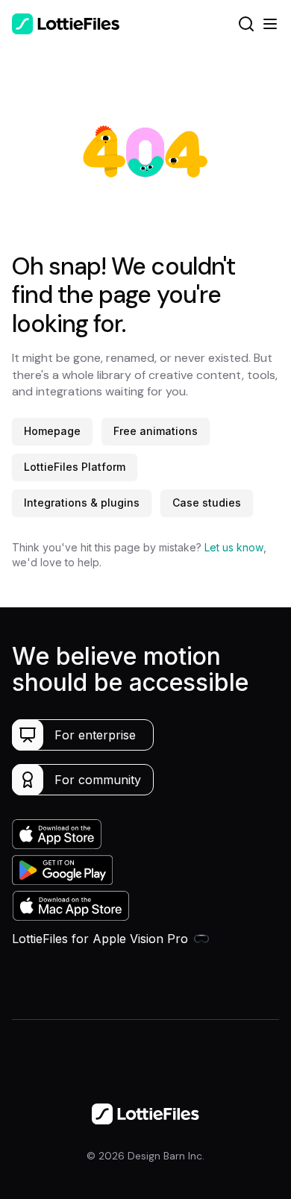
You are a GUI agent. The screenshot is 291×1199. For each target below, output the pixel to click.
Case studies (206, 502)
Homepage (52, 431)
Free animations (155, 431)
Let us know (233, 547)
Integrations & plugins (82, 502)
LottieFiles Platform (74, 466)
